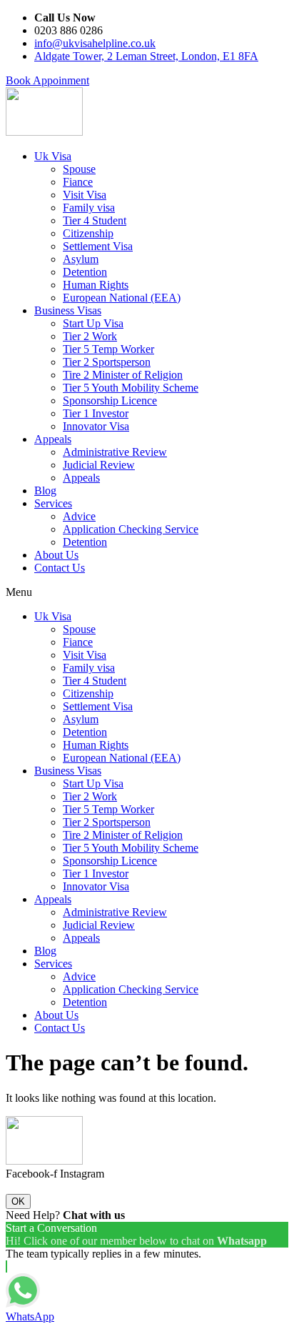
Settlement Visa (98, 246)
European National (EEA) (122, 298)
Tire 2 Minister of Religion (123, 375)
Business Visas (67, 310)
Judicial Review (99, 465)
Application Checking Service (130, 529)
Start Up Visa (93, 323)
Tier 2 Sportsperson (107, 362)
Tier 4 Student (94, 220)
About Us (56, 555)
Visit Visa (84, 195)
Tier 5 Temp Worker (108, 349)
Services (53, 503)
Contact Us (59, 568)
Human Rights (95, 285)
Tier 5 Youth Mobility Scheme (130, 388)
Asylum (80, 259)
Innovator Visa (96, 426)
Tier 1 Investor (95, 413)
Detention (85, 272)
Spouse (79, 169)
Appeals (52, 439)
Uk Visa (52, 156)
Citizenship (88, 233)
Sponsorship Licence (110, 400)
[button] (47, 80)
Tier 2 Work (90, 336)
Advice (79, 516)
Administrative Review (115, 452)
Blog (45, 490)
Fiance (78, 182)
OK (18, 1201)
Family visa (89, 207)
